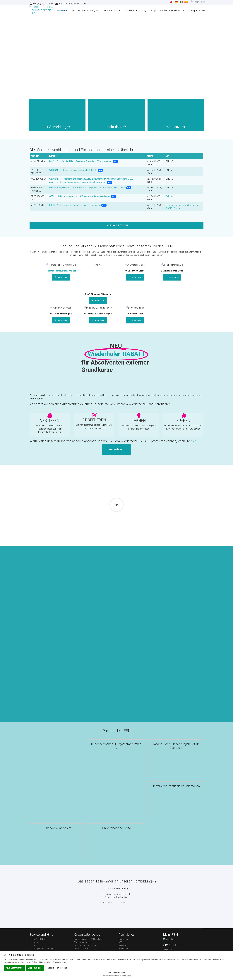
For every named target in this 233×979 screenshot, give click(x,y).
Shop (153, 10)
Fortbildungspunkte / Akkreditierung (89, 939)
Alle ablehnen (35, 968)
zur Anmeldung (55, 127)
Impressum (123, 939)
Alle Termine (118, 225)
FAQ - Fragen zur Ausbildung (41, 949)
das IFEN (129, 10)
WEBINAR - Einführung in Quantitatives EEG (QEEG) (73, 170)
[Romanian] (181, 2)
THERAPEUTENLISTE (39, 939)
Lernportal (34, 942)
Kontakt (33, 945)
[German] (176, 2)
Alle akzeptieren (14, 968)
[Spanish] (186, 2)
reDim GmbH (126, 976)
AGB (120, 942)
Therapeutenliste (197, 10)
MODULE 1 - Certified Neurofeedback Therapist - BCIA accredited (80, 161)
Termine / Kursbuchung (83, 10)
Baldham (170, 196)
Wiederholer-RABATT (83, 949)
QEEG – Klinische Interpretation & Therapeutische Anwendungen (79, 196)
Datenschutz (124, 949)
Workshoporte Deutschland (85, 945)
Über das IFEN (169, 949)
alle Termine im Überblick (172, 10)
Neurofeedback (110, 10)
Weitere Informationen (116, 972)
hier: (194, 441)
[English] (171, 2)
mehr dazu (114, 127)
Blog (144, 10)
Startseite (62, 10)
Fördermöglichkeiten (83, 942)
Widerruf (122, 945)
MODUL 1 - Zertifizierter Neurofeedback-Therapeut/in (75, 205)
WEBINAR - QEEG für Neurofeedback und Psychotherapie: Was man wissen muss (87, 187)
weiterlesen (116, 449)
